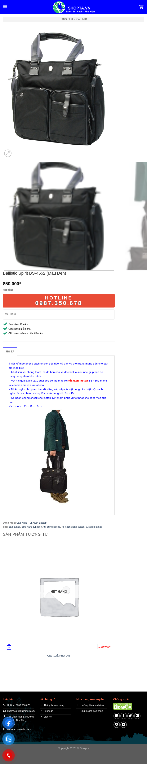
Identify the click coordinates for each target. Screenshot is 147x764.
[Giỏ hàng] (141, 6)
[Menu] (5, 6)
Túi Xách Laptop (37, 522)
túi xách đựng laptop (73, 526)
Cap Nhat (82, 19)
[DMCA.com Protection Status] (122, 706)
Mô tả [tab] (10, 351)
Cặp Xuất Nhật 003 (58, 655)
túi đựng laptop (51, 526)
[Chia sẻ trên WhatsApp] (117, 716)
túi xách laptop (94, 526)
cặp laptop (14, 526)
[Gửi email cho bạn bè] (137, 716)
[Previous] (4, 671)
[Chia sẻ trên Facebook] (123, 716)
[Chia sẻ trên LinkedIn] (123, 725)
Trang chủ (65, 19)
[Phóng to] (8, 153)
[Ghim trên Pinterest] (117, 725)
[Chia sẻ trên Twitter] (130, 716)
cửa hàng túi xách (32, 526)
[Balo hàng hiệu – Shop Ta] (73, 7)
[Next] (17, 151)
